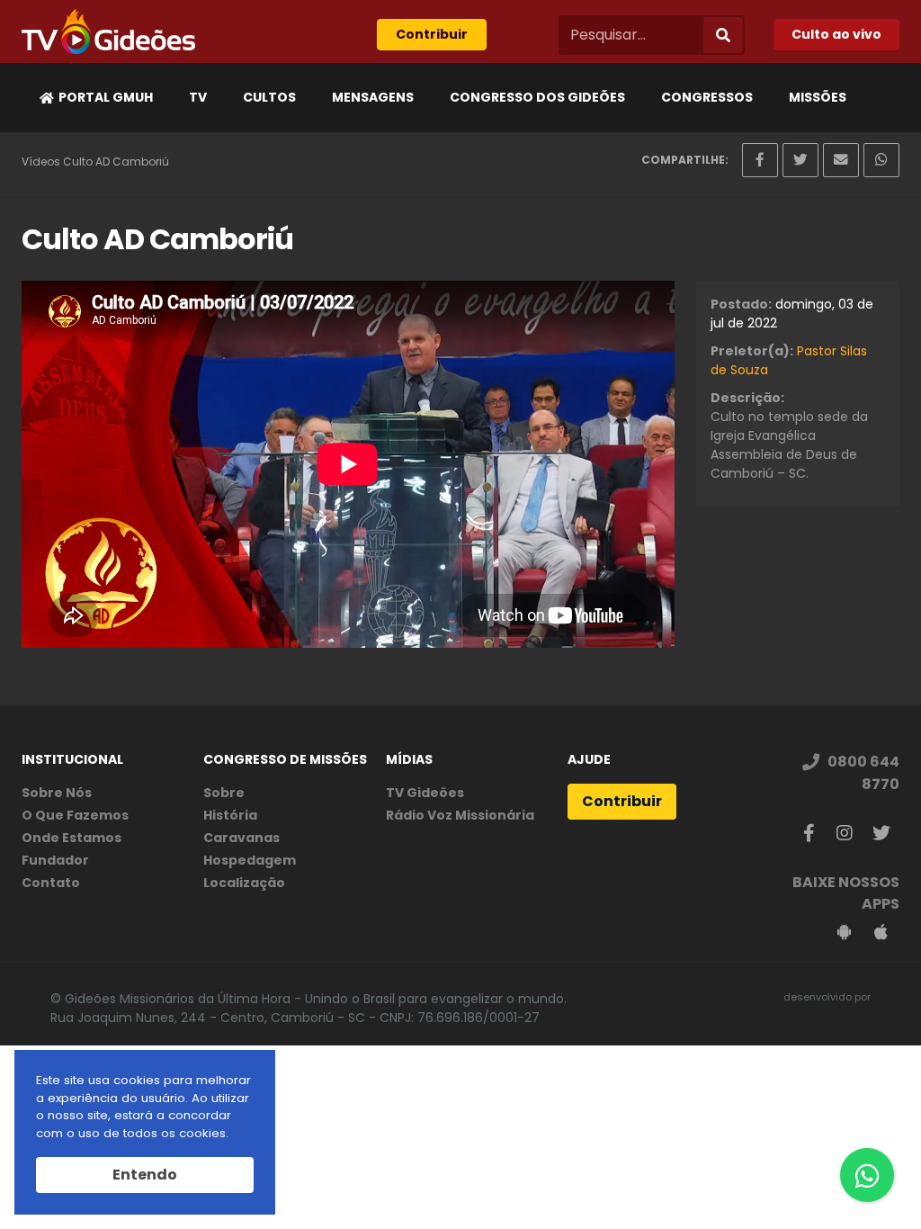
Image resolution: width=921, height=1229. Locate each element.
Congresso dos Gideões (537, 97)
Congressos (707, 97)
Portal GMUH (105, 97)
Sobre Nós (57, 793)
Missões (817, 97)
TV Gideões (425, 793)
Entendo (144, 1174)
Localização (244, 883)
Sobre (224, 793)
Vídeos (41, 161)
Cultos (269, 97)
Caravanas (241, 838)
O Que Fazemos (75, 815)
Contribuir (432, 34)
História (230, 815)
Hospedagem (249, 860)
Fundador (55, 860)
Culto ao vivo (836, 34)
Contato (51, 883)
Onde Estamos (71, 838)
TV (198, 97)
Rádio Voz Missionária (460, 815)
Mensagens (373, 97)
